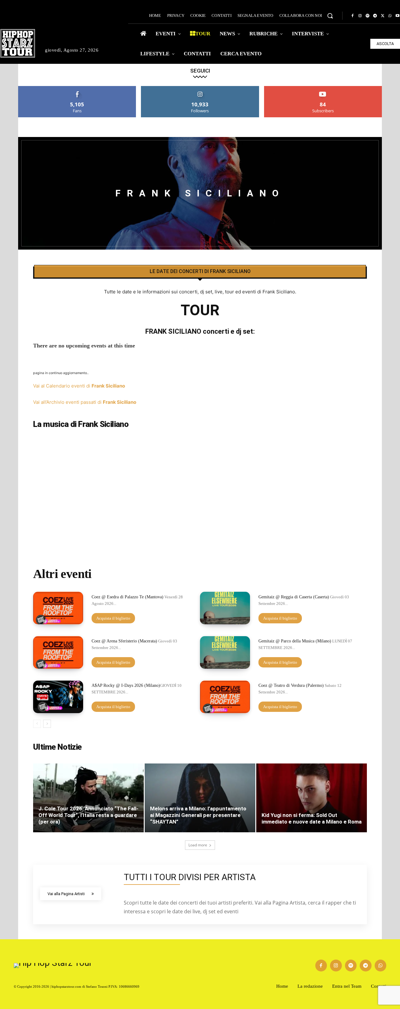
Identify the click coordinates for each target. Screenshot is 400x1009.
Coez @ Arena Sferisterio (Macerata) (124, 641)
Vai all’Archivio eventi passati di (84, 402)
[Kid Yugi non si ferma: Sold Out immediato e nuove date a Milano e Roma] (311, 797)
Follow (200, 88)
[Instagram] (360, 16)
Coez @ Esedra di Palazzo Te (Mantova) (127, 597)
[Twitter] (382, 16)
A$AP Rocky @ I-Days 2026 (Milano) (126, 685)
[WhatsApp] (390, 16)
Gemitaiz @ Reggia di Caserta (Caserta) (293, 597)
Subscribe (323, 88)
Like (77, 88)
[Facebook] (352, 16)
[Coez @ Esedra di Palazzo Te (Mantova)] (58, 608)
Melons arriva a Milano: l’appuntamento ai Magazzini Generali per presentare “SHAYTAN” (198, 815)
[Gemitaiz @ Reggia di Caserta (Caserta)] (225, 608)
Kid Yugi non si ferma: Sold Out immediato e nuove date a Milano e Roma (312, 818)
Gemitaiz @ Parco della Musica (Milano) (294, 641)
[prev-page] (37, 724)
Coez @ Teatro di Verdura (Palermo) (291, 685)
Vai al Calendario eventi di (79, 386)
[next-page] (47, 724)
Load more (197, 845)
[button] (330, 15)
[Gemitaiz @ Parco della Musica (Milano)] (225, 652)
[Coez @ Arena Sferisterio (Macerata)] (58, 652)
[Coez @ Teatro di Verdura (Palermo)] (225, 697)
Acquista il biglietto (113, 618)
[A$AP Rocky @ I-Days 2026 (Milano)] (58, 697)
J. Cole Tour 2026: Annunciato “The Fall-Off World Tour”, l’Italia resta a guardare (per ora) (88, 815)
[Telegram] (375, 16)
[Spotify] (367, 16)
